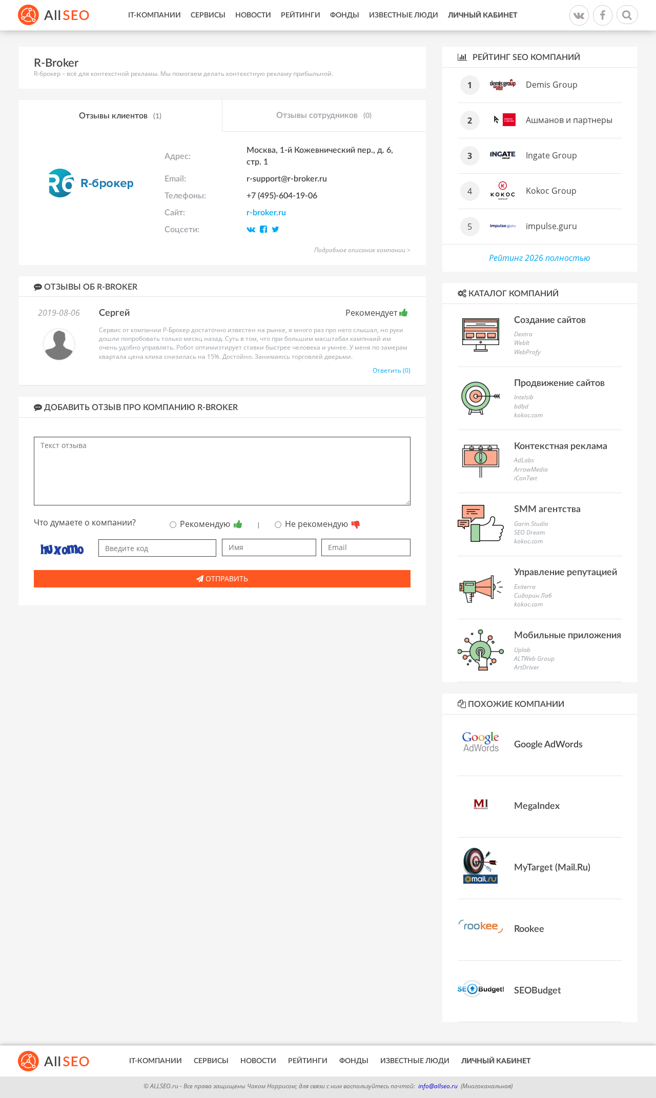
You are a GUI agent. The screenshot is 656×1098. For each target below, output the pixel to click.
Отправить (225, 578)
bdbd (521, 406)
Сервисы (208, 15)
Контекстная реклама (560, 446)
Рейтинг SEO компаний (525, 57)
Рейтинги (300, 15)
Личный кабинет (482, 15)
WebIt (521, 342)
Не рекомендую (317, 524)
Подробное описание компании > (362, 250)
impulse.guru (551, 226)
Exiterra (525, 586)
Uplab (522, 649)
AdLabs (524, 460)
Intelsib (524, 397)
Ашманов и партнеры (569, 120)
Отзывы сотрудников (324, 115)
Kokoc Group (551, 190)
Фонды (344, 15)
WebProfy (527, 352)
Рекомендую (206, 524)
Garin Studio (531, 523)
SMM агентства (547, 509)
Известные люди (403, 15)
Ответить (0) (392, 370)
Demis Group (552, 84)
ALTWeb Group (534, 658)
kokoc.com (528, 415)
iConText (525, 478)
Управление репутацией (565, 572)
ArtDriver (526, 667)
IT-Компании (154, 15)
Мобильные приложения (567, 635)
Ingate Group (551, 155)
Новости (253, 15)
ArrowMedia (531, 469)
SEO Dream (529, 532)
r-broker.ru (266, 213)
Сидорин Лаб (533, 595)
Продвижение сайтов (559, 383)
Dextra (523, 334)
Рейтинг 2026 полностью (539, 257)
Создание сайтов (550, 320)
